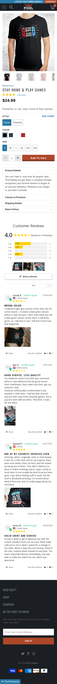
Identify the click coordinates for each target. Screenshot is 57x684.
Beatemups (8, 85)
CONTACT (50, 1)
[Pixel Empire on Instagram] (33, 654)
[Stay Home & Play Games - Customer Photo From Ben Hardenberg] (39, 266)
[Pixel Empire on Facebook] (28, 654)
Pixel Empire (32, 663)
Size (4, 141)
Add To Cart (38, 157)
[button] (46, 353)
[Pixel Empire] (28, 7)
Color (5, 130)
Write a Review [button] (30, 276)
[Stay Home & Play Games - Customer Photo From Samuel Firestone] (17, 266)
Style (5, 116)
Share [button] (10, 353)
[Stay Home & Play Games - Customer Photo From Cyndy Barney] (28, 266)
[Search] (11, 7)
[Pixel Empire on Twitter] (23, 654)
